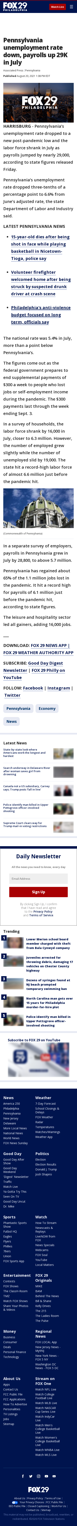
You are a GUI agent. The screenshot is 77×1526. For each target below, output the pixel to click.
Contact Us (10, 1389)
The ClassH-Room (15, 1291)
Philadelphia (11, 1108)
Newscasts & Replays (44, 1229)
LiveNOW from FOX (45, 1238)
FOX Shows (10, 1286)
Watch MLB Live (46, 1403)
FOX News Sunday (15, 1143)
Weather (43, 1097)
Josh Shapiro (43, 1174)
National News (13, 1133)
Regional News (43, 1334)
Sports (9, 1216)
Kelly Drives (43, 1306)
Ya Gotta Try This (14, 1191)
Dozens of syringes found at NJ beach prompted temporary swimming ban (48, 984)
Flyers (7, 1241)
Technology (11, 1357)
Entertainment (17, 1275)
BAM (38, 1291)
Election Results (45, 1164)
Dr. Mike (8, 1206)
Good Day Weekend (10, 1170)
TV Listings (10, 1414)
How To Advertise (15, 1404)
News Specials (44, 1245)
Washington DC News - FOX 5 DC (47, 1366)
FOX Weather (44, 1117)
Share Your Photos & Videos (15, 1308)
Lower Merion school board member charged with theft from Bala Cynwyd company (48, 943)
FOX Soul (41, 1255)
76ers (7, 1251)
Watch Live (57, 7)
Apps (6, 1384)
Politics (42, 1153)
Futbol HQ (10, 1231)
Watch (41, 1216)
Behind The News (47, 1296)
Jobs (6, 1419)
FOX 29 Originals (43, 1278)
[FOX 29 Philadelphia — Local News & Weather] (15, 7)
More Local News (15, 1128)
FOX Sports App (13, 1261)
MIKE (38, 1286)
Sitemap (8, 1424)
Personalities (11, 1409)
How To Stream (45, 1223)
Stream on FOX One (45, 1381)
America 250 (11, 1103)
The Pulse (41, 1321)
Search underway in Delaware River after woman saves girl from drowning (26, 771)
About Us (11, 1378)
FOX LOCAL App (46, 1342)
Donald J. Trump (46, 1169)
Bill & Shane (43, 1301)
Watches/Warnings (47, 1132)
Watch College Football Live (44, 1396)
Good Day (12, 1153)
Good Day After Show (13, 1161)
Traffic (7, 1182)
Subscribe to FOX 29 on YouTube (34, 1040)
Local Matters (44, 1265)
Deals (7, 1347)
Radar (39, 1122)
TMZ (6, 1296)
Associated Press (13, 70)
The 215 (40, 1311)
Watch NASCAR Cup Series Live (45, 1410)
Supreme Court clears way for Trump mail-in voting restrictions (25, 824)
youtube (46, 1476)
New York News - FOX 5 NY (47, 1357)
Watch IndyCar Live (45, 1418)
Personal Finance (14, 1352)
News (11, 721)
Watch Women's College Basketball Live (47, 1441)
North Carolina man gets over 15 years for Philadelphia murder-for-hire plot (49, 1002)
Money (9, 1331)
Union (7, 1256)
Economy (47, 708)
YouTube (41, 1260)
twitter (31, 1476)
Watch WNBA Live (47, 1450)
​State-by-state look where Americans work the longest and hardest (24, 753)
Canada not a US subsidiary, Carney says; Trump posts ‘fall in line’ (26, 787)
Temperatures (44, 1127)
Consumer (10, 1342)
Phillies (7, 1246)
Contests (9, 1281)
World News (11, 1138)
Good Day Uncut (14, 1201)
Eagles (7, 1236)
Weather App (44, 1137)
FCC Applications (14, 1399)
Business (9, 1337)
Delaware (9, 1123)
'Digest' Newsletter (16, 1177)
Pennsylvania (32, 70)
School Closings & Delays (47, 1110)
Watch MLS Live (46, 1455)
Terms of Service (41, 915)
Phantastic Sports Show (15, 1224)
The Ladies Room (47, 1316)
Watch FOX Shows (15, 1301)
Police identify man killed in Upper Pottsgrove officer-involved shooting (25, 808)
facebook (23, 1476)
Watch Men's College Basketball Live (47, 1428)
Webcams (41, 1250)
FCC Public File (13, 1394)
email (54, 1476)
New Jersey (10, 1118)
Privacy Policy (43, 911)
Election (40, 1159)
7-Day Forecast (45, 1103)
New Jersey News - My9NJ (48, 1349)
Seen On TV (11, 1196)
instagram (38, 1476)
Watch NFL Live (45, 1389)
